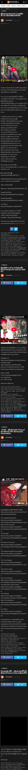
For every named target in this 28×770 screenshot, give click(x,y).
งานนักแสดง (3, 5)
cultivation (6, 637)
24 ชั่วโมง (4, 386)
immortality (14, 640)
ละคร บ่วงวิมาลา (17, 243)
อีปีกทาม (9, 410)
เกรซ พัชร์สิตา (12, 253)
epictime (4, 389)
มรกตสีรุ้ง (4, 238)
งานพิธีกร (8, 5)
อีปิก (21, 407)
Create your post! (20, 223)
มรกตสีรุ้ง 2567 (21, 238)
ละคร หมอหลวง (5, 247)
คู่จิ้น (14, 391)
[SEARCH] (26, 2)
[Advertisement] (14, 40)
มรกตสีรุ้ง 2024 (12, 238)
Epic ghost (16, 386)
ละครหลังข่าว (22, 252)
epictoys (12, 389)
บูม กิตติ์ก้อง (22, 237)
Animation (5, 634)
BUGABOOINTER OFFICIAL (10, 236)
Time (18, 389)
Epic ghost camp (7, 388)
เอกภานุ (23, 410)
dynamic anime (7, 638)
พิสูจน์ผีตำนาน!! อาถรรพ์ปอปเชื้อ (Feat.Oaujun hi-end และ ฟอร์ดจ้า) (12, 395)
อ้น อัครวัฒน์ (5, 253)
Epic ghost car (20, 388)
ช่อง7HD (4, 237)
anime (13, 634)
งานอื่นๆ (23, 5)
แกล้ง (3, 412)
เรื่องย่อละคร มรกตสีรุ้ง (17, 255)
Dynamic (15, 637)
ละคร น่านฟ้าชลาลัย (7, 243)
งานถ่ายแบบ (13, 5)
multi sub (5, 641)
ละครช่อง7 (17, 250)
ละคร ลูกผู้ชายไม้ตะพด (16, 246)
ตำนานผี (18, 391)
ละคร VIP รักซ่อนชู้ (15, 240)
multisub (13, 641)
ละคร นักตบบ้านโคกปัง (19, 241)
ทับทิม (23, 391)
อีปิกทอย (4, 409)
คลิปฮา (3, 391)
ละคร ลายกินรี (5, 246)
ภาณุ (3, 397)
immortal (5, 640)
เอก (13, 410)
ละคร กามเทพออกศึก (7, 241)
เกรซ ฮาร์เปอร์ (21, 253)
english (23, 638)
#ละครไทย (4, 233)
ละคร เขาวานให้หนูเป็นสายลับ (18, 247)
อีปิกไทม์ (4, 410)
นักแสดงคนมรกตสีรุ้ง (13, 237)
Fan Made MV (6, 763)
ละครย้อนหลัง (13, 252)
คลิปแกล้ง (8, 391)
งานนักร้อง (19, 5)
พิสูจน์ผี (5, 392)
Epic (9, 386)
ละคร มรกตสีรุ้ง (13, 244)
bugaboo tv (6, 234)
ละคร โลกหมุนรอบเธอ (7, 250)
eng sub (16, 638)
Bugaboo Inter (13, 233)
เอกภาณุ (18, 410)
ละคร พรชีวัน (5, 244)
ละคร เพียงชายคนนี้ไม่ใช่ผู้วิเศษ (18, 249)
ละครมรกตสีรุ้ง (5, 252)
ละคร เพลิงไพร (5, 249)
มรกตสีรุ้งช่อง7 (5, 240)
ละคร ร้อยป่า (22, 244)
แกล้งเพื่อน (8, 412)
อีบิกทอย (16, 407)
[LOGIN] (24, 2)
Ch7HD (22, 236)
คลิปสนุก (23, 389)
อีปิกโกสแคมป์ (17, 409)
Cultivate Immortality (10, 635)
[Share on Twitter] (16, 229)
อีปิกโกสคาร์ (10, 409)
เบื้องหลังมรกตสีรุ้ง (6, 255)
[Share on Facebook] (12, 229)
